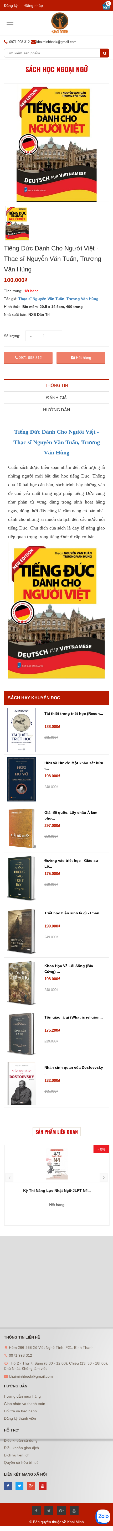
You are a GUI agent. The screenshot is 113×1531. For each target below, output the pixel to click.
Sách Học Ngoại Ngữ (56, 69)
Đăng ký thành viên (20, 1418)
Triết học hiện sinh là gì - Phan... (73, 913)
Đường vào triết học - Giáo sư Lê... (71, 863)
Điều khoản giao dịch (21, 1448)
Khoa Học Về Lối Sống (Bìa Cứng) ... (68, 969)
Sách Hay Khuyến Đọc (34, 698)
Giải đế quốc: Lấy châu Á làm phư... (70, 815)
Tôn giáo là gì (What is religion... (73, 1017)
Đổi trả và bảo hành (20, 1411)
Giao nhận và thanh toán (24, 1404)
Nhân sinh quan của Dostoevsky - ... (74, 1070)
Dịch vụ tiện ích (16, 1455)
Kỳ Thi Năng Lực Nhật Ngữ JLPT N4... (56, 1190)
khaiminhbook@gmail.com (56, 42)
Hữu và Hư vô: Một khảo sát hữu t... (73, 766)
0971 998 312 (30, 357)
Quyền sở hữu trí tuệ (21, 1462)
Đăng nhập (33, 5)
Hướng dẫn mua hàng (22, 1396)
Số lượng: (12, 336)
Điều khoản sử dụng (21, 1440)
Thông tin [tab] (56, 385)
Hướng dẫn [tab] (56, 410)
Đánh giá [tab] (56, 398)
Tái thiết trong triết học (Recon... (73, 713)
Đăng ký (11, 5)
